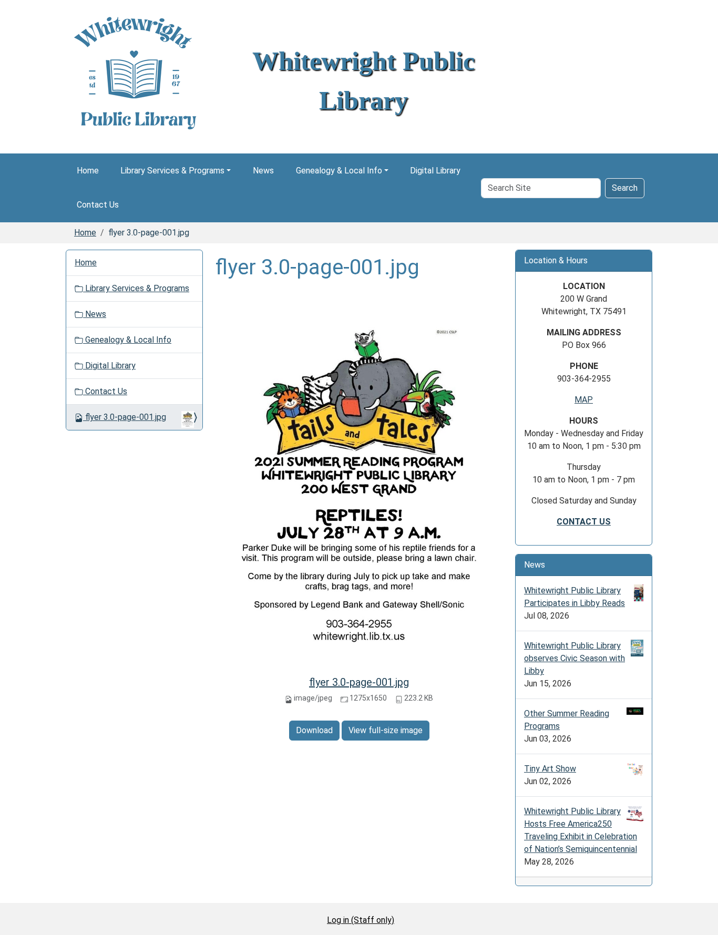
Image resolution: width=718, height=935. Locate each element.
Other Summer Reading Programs (566, 719)
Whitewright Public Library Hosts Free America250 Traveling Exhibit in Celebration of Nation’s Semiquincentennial (580, 830)
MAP (584, 400)
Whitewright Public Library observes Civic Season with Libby (574, 658)
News (263, 171)
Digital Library (435, 171)
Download (314, 730)
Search (625, 188)
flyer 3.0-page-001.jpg (359, 682)
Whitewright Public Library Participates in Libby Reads (574, 596)
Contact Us (98, 205)
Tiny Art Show (550, 769)
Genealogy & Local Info (339, 171)
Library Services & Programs (172, 171)
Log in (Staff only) (360, 920)
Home (88, 171)
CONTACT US (584, 522)
